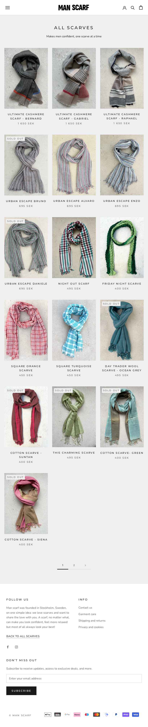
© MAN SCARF (20, 715)
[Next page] (85, 565)
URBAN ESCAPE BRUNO (26, 201)
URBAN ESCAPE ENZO (122, 201)
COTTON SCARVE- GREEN (121, 453)
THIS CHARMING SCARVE (74, 452)
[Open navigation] (7, 7)
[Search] (133, 7)
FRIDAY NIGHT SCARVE (122, 283)
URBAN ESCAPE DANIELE (26, 283)
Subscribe (21, 690)
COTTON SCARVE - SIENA (26, 539)
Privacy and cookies (91, 627)
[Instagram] (16, 646)
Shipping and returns (92, 621)
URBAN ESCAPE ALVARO (74, 201)
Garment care (87, 614)
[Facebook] (7, 646)
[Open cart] (141, 7)
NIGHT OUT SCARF (74, 283)
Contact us (85, 608)
